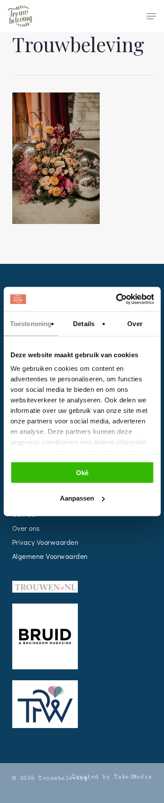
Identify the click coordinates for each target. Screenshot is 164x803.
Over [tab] (134, 323)
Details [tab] (83, 323)
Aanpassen (77, 498)
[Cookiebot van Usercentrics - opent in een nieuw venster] (117, 299)
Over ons (26, 528)
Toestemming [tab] (31, 323)
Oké (82, 472)
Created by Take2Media (111, 776)
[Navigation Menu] (151, 16)
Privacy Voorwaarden (45, 542)
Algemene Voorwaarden (50, 556)
